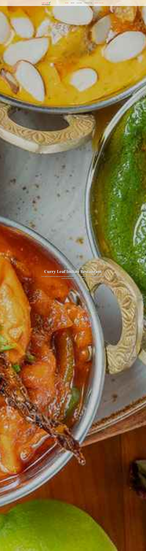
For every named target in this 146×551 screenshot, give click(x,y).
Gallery (79, 3)
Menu (72, 3)
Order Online (99, 3)
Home (67, 3)
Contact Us (88, 3)
